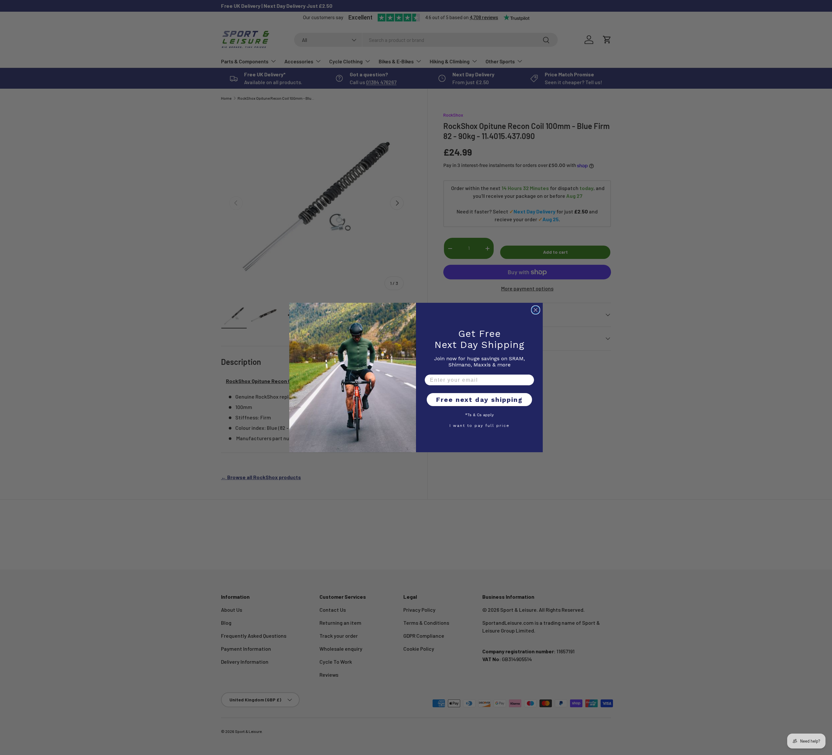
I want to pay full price (479, 425)
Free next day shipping (479, 399)
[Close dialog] (536, 310)
